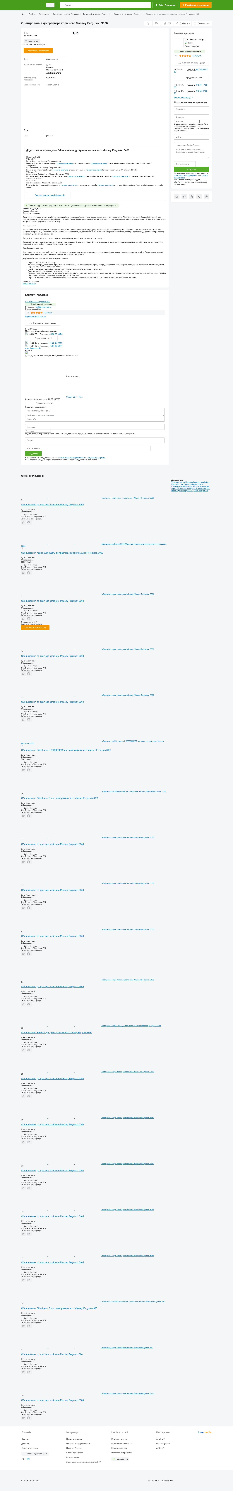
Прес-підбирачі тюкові (193, 484)
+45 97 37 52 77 (55, 346)
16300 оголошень (43, 307)
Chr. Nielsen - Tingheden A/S (37, 302)
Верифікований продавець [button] (41, 304)
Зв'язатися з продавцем (38, 51)
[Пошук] (62, 5)
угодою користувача (96, 457)
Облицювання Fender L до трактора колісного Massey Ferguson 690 (56, 1032)
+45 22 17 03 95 (55, 343)
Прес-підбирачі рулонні (182, 491)
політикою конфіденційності (72, 457)
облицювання (52, 59)
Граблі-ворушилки (200, 491)
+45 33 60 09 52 (55, 334)
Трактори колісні (178, 482)
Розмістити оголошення (35, 628)
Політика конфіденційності (78, 1443)
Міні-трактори (177, 484)
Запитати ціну (33, 41)
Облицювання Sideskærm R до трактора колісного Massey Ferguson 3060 (59, 798)
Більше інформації (182, 97)
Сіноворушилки (178, 486)
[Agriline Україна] (32, 5)
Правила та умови (74, 1439)
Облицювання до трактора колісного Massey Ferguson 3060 (52, 504)
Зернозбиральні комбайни (198, 482)
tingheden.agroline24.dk (35, 316)
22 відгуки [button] (48, 313)
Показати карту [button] (73, 376)
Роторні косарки (192, 486)
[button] (148, 23)
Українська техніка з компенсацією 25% (83, 1462)
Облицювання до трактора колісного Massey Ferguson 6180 (52, 1078)
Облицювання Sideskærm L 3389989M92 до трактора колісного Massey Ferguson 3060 (66, 750)
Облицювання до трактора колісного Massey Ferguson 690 (52, 1354)
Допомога (25, 1443)
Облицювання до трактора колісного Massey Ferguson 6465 (52, 986)
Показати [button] (44, 334)
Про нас (25, 1439)
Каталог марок (72, 1457)
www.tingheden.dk (33, 348)
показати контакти (65, 163)
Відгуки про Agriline (74, 1453)
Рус (28, 1459)
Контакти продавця (29, 1448)
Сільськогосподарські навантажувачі (194, 488)
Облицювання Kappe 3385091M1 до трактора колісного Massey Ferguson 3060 (62, 553)
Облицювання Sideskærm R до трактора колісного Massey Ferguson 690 (59, 1308)
